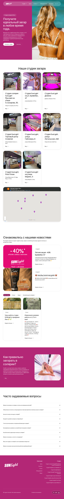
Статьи (35, 3)
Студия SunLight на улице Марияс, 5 (53, 482)
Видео (41, 473)
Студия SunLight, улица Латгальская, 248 (52, 478)
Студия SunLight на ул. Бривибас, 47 (53, 467)
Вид (6, 378)
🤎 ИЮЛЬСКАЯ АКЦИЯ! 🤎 (46, 275)
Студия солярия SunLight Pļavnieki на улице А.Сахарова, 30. (53, 464)
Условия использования (36, 492)
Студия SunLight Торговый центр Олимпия (54, 473)
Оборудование (43, 3)
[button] (24, 3)
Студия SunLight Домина (56, 469)
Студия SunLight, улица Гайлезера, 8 (53, 475)
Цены (30, 3)
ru (59, 492)
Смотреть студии (8, 44)
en (56, 492)
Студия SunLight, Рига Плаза (55, 480)
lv (53, 492)
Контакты (51, 3)
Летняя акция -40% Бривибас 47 (42, 253)
